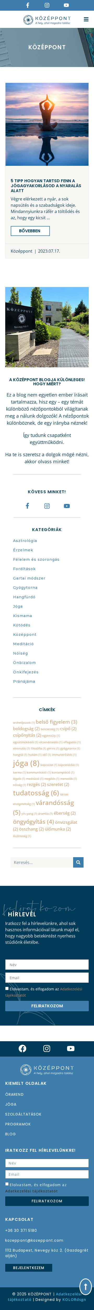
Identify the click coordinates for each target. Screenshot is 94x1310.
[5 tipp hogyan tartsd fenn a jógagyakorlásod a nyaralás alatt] (47, 124)
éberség (65, 813)
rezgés (36, 784)
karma (19, 772)
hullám (35, 755)
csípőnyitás (27, 735)
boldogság (26, 729)
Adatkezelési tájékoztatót (31, 1191)
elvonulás (21, 748)
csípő (68, 729)
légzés (19, 779)
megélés (51, 779)
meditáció (34, 779)
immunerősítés (64, 755)
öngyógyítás (33, 821)
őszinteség (22, 836)
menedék (68, 779)
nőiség (19, 785)
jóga (26, 763)
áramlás (45, 813)
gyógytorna (70, 748)
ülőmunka (58, 829)
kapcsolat (48, 765)
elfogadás (71, 742)
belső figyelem (56, 721)
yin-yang (29, 813)
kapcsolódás (68, 765)
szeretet (58, 784)
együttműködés (25, 742)
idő (47, 755)
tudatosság (36, 792)
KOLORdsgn (74, 1299)
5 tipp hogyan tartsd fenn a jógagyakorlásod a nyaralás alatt (46, 186)
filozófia (38, 748)
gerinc (53, 748)
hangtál (20, 755)
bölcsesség (50, 729)
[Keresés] (78, 862)
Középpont (21, 251)
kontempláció (63, 772)
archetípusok (24, 722)
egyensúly (51, 736)
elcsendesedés (50, 742)
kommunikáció (39, 772)
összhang (31, 829)
